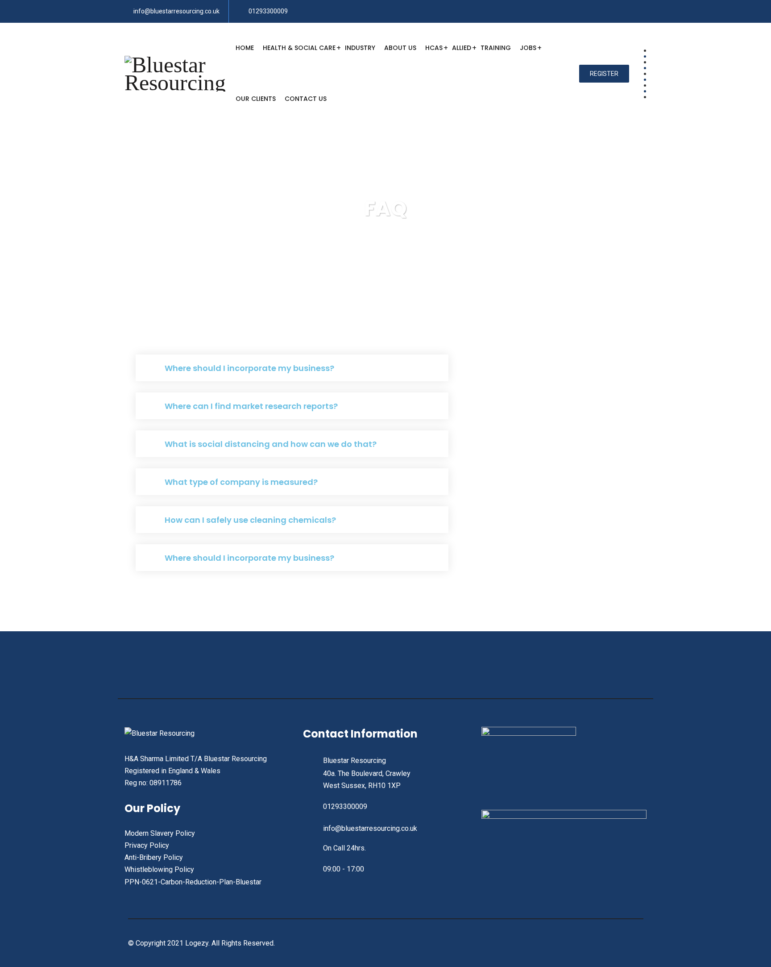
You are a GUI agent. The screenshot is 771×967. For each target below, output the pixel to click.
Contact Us (306, 98)
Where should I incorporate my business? (249, 368)
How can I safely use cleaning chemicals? (250, 519)
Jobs (528, 47)
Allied (461, 47)
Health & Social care (299, 47)
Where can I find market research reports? (251, 406)
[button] (292, 367)
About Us (400, 47)
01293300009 (268, 11)
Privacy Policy (146, 845)
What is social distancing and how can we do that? (271, 444)
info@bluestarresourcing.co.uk (176, 11)
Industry (360, 47)
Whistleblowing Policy (159, 869)
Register (604, 73)
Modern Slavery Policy (159, 833)
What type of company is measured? (241, 482)
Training (496, 47)
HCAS (434, 47)
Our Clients (256, 98)
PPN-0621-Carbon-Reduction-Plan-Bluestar (192, 882)
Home (245, 47)
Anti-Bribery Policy (153, 857)
